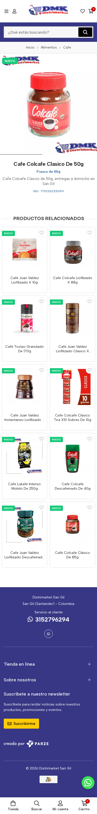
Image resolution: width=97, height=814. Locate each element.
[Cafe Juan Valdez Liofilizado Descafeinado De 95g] (24, 524)
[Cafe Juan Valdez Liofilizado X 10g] (24, 249)
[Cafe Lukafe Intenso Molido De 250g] (24, 455)
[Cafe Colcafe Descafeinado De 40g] (72, 455)
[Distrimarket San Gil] (48, 11)
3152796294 (52, 619)
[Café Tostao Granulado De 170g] (24, 318)
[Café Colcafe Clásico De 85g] (72, 524)
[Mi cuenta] (14, 11)
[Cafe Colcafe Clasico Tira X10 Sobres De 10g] (72, 386)
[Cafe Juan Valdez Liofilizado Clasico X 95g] (72, 318)
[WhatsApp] (48, 634)
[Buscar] (85, 32)
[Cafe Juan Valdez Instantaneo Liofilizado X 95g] (24, 386)
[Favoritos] (82, 11)
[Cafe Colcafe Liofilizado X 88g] (72, 249)
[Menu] (6, 11)
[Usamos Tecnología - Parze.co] (26, 744)
